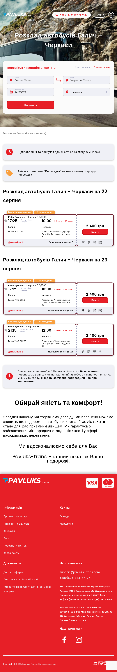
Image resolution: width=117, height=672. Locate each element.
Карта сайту (11, 553)
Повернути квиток (15, 545)
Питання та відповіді (17, 523)
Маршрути (66, 523)
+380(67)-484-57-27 (74, 14)
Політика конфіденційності (21, 579)
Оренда (64, 516)
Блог (6, 538)
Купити (95, 232)
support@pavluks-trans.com (80, 572)
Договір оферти (14, 572)
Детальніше (14, 242)
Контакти (9, 531)
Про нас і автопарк (16, 516)
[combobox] (33, 80)
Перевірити (30, 105)
